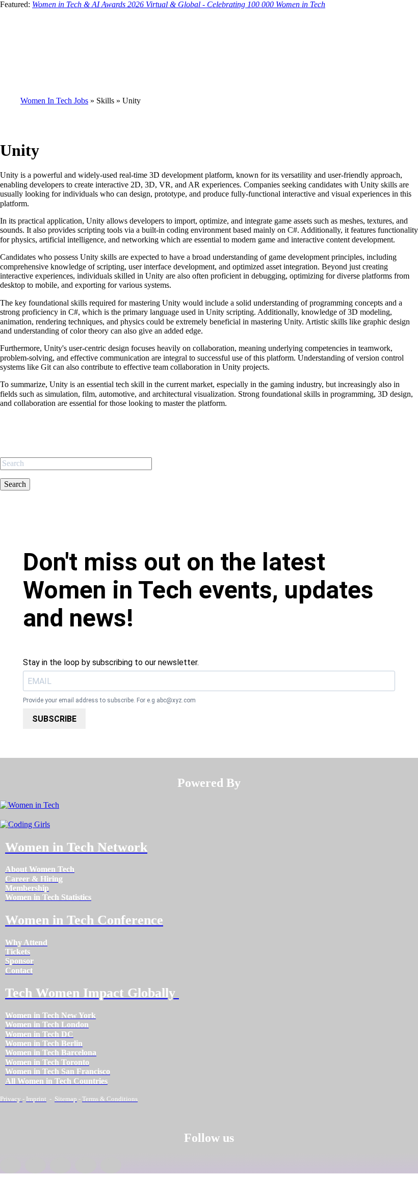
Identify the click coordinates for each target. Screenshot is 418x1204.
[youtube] (110, 1165)
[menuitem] (39, 869)
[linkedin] (35, 1165)
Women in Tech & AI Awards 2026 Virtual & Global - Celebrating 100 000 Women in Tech (178, 4)
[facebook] (10, 1165)
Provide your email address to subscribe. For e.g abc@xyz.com (109, 700)
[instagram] (60, 1165)
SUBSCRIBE (54, 719)
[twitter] (85, 1165)
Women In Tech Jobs (54, 100)
